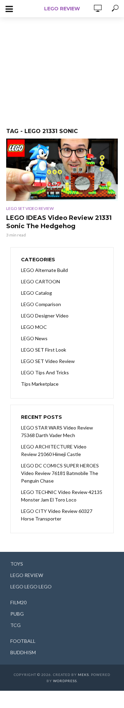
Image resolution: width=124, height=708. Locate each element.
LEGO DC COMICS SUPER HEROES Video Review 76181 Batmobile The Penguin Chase (60, 473)
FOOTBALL (22, 641)
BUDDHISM (23, 652)
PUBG (17, 614)
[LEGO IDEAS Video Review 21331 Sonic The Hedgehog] (62, 170)
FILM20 (18, 602)
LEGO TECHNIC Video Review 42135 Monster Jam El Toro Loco (61, 496)
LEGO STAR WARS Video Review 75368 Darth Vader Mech (57, 431)
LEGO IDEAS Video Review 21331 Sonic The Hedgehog (59, 222)
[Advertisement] (62, 69)
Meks (83, 674)
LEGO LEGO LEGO (31, 586)
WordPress (65, 681)
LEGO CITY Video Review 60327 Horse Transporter (56, 515)
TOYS (16, 564)
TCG (15, 625)
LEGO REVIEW (62, 9)
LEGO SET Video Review (30, 208)
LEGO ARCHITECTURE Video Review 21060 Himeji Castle (53, 450)
